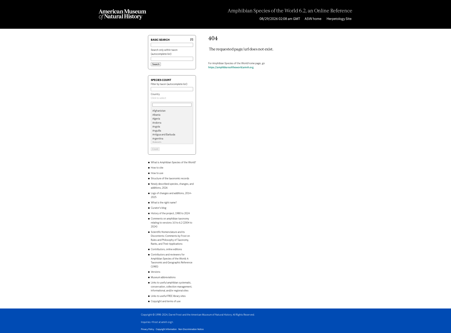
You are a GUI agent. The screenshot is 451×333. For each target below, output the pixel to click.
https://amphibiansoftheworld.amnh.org (231, 67)
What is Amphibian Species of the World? (173, 162)
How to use (157, 173)
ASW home (313, 19)
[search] (172, 115)
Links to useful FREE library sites (168, 296)
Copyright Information (166, 329)
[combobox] (172, 98)
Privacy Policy (147, 329)
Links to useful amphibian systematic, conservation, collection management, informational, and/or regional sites (171, 287)
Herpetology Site (339, 19)
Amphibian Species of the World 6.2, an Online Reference (290, 11)
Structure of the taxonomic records (170, 178)
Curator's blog (158, 208)
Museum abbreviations (163, 277)
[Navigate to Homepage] (122, 14)
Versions (155, 272)
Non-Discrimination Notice (191, 329)
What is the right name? (164, 202)
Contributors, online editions (166, 249)
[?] (191, 40)
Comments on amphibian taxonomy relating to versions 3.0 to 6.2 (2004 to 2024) (171, 223)
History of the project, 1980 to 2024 (170, 213)
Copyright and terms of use (166, 301)
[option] (173, 111)
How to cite (157, 168)
